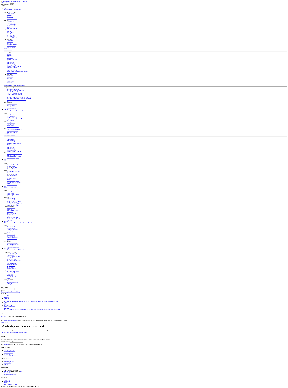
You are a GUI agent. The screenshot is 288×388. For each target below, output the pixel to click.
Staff (8, 16)
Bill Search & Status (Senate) (13, 171)
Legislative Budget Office (13, 89)
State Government (13, 301)
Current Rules (10, 209)
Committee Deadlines (12, 28)
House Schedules (11, 114)
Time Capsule (34, 301)
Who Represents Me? (12, 19)
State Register (10, 214)
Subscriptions (10, 82)
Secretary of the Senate (12, 70)
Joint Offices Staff (11, 105)
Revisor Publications (11, 259)
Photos (8, 232)
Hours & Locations (18, 309)
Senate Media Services (12, 239)
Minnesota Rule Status (12, 213)
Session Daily (10, 231)
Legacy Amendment (11, 108)
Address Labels (10, 81)
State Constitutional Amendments (14, 218)
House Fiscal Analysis (12, 253)
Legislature (6, 301)
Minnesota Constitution (12, 217)
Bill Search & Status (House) (13, 164)
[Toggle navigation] (1, 293)
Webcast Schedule (11, 228)
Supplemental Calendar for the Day (15, 119)
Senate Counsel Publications (13, 256)
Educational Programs (12, 44)
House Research (10, 33)
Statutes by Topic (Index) (13, 194)
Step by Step (7, 306)
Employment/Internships (9, 351)
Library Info (6, 308)
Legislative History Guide (13, 271)
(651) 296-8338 (7, 371)
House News (7, 380)
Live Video (9, 226)
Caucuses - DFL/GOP (12, 38)
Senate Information (11, 268)
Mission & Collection (9, 309)
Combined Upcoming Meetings (14, 129)
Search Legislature (5, 4)
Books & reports (10, 285)
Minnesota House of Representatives (12, 9)
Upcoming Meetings (11, 24)
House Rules (10, 42)
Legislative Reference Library (14, 92)
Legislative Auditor (11, 258)
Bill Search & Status (11, 178)
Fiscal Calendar (10, 120)
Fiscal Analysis (10, 32)
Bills (5, 159)
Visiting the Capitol (8, 353)
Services (33, 309)
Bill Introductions (11, 166)
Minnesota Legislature (7, 2)
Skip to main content (5, 1)
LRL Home (3, 316)
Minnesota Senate (8, 50)
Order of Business (11, 116)
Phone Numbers (7, 372)
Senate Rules (10, 77)
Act (16, 167)
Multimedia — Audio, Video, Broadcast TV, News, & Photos (18, 222)
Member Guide (10, 267)
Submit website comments (10, 374)
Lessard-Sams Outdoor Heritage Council (16, 100)
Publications (6, 248)
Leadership (9, 15)
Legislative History (8, 305)
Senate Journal (10, 75)
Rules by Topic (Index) (12, 210)
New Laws (9, 283)
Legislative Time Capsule (13, 276)
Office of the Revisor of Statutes (14, 94)
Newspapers (6, 298)
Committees (6, 133)
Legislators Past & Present (13, 272)
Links (5, 304)
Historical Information (9, 350)
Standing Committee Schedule (14, 25)
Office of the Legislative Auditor (14, 93)
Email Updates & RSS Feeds (10, 384)
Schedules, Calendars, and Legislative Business (15, 110)
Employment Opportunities (53, 309)
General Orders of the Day (13, 127)
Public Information (11, 35)
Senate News (7, 381)
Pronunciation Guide (11, 46)
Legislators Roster (11, 266)
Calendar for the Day (12, 117)
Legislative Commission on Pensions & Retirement (19, 98)
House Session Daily (11, 263)
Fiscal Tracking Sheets (12, 168)
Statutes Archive (10, 195)
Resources (12, 306)
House (5, 8)
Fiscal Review (10, 280)
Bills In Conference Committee (14, 156)
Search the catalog (5, 341)
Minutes (8, 27)
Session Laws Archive (12, 202)
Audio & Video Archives (12, 229)
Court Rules (9, 220)
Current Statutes (10, 193)
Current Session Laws (12, 185)
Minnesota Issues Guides (12, 282)
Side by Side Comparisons (13, 158)
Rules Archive (10, 212)
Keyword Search (11, 191)
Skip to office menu (15, 1)
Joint (5, 83)
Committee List (10, 21)
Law (5, 186)
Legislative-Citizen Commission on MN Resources (19, 97)
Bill (13, 167)
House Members (10, 13)
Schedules (6, 109)
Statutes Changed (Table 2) (13, 205)
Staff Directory (26, 309)
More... (8, 101)
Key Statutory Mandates (40, 309)
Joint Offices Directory (12, 104)
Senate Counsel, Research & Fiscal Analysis (17, 71)
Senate (5, 48)
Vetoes (8, 183)
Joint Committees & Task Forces (14, 154)
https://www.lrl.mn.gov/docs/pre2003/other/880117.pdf (14, 332)
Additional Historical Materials (50, 301)
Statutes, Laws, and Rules (10, 187)
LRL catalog (6, 344)
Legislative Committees (9, 135)
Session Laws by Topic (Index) (14, 201)
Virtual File (40, 301)
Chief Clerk (9, 31)
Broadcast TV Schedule (12, 131)
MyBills (8, 179)
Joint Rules (9, 43)
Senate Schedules (11, 123)
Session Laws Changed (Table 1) (14, 204)
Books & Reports (8, 295)
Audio (13, 226)
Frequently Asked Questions (10, 355)
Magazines (6, 297)
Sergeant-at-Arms (11, 36)
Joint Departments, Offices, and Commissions (14, 85)
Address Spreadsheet (11, 47)
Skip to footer (23, 1)
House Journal (10, 40)
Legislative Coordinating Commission (16, 90)
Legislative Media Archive (13, 244)
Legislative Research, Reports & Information (14, 249)
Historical (6, 300)
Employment (10, 17)
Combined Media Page (12, 243)
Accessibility (10, 106)
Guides (5, 302)
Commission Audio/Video (13, 247)
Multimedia (6, 221)
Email (21, 371)
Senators (9, 54)
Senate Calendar (10, 125)
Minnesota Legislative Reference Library (10, 292)
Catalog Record (4, 322)
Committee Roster (11, 23)
